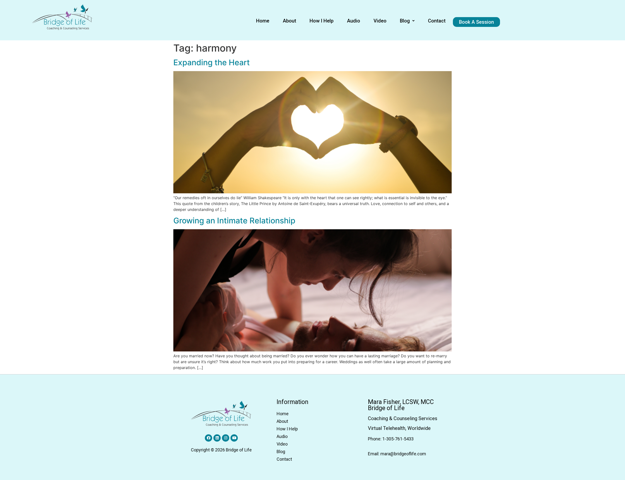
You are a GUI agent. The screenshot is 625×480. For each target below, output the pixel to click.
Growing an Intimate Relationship (234, 220)
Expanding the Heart (211, 62)
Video (380, 21)
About (289, 21)
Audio (353, 21)
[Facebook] (208, 438)
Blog (405, 21)
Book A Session (476, 22)
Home (262, 21)
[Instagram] (225, 438)
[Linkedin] (217, 438)
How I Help (321, 21)
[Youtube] (234, 438)
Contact (437, 21)
